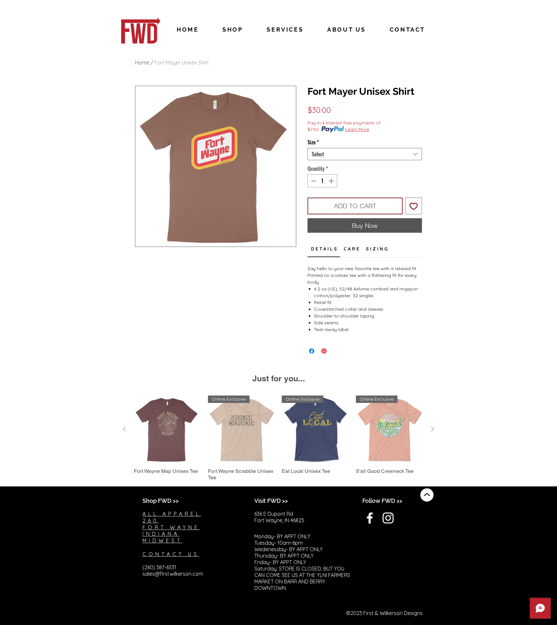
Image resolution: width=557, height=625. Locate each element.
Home (142, 62)
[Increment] (331, 181)
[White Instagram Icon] (388, 518)
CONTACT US (170, 554)
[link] (324, 249)
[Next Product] (432, 429)
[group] (278, 438)
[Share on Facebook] (312, 351)
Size (313, 142)
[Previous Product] (124, 429)
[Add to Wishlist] (413, 206)
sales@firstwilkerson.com (172, 574)
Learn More (357, 129)
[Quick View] (167, 429)
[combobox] (365, 154)
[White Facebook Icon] (369, 518)
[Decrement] (313, 181)
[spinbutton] (322, 181)
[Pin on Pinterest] (324, 351)
